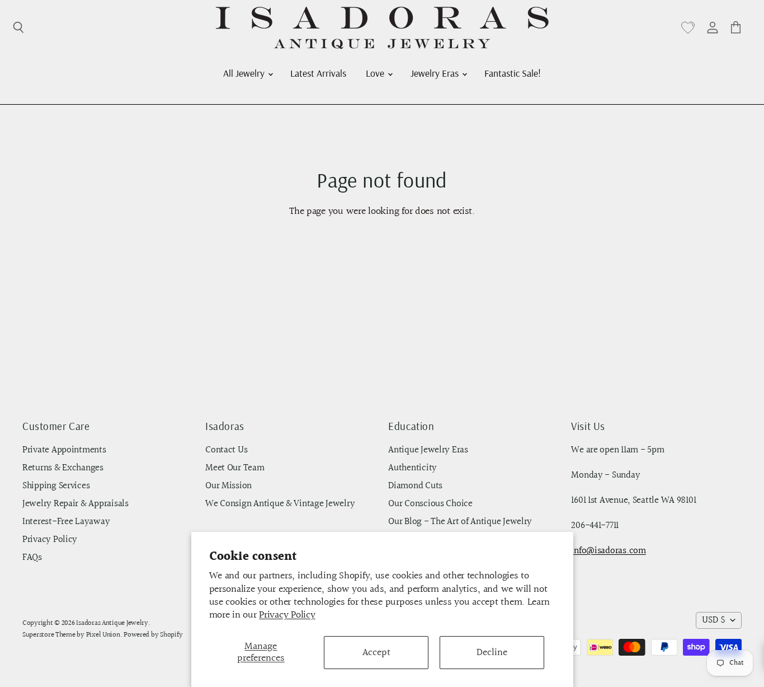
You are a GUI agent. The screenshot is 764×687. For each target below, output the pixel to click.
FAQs (32, 557)
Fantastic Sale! (512, 73)
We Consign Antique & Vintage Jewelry (280, 504)
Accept (376, 652)
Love (376, 73)
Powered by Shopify (153, 635)
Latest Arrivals (318, 73)
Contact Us (226, 450)
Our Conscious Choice (430, 504)
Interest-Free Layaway (66, 522)
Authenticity (412, 468)
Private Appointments (64, 450)
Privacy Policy (287, 615)
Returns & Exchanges (62, 468)
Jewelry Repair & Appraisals (75, 504)
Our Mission (228, 486)
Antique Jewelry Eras (428, 450)
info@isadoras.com (608, 551)
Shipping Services (55, 486)
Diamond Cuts (415, 486)
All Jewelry (245, 73)
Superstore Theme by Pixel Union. (72, 635)
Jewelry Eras (436, 73)
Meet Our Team (235, 468)
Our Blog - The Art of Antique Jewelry (460, 522)
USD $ (713, 620)
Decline (492, 652)
